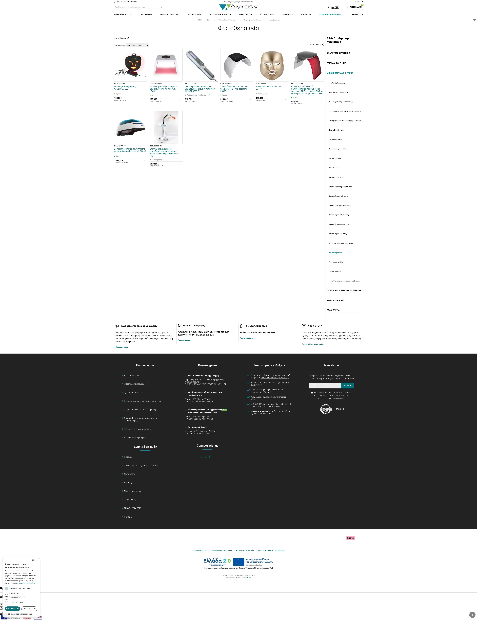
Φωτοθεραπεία (274, 20)
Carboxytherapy (335, 271)
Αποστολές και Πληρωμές (136, 384)
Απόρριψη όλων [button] (29, 609)
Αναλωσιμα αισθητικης (338, 53)
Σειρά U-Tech (334, 168)
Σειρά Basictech (335, 139)
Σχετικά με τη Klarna (133, 392)
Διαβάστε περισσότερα (28, 583)
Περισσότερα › (122, 347)
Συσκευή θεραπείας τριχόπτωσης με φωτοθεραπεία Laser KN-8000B (130, 150)
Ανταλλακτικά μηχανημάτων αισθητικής (344, 281)
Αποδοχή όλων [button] (12, 609)
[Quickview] (143, 66)
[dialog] (21, 587)
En (362, 2)
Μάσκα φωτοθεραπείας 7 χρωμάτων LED (126, 87)
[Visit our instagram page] (207, 456)
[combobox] (33, 560)
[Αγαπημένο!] (143, 72)
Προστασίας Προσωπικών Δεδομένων (328, 398)
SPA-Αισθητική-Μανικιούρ (228, 20)
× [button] (36, 560)
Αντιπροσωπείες (131, 375)
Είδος (209, 20)
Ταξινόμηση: (119, 45)
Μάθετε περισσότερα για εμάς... (275, 378)
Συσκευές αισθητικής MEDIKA (340, 187)
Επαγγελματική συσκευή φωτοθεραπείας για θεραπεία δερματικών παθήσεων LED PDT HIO (164, 152)
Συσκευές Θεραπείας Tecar (340, 205)
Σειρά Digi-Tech (335, 158)
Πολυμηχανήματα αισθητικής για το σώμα (345, 120)
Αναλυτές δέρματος (337, 83)
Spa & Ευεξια (333, 310)
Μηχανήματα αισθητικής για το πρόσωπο (345, 111)
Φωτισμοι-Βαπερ (335, 300)
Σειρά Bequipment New (338, 149)
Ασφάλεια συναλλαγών (245, 550)
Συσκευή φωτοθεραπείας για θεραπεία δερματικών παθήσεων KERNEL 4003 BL (200, 88)
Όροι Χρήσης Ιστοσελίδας (222, 550)
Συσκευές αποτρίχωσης (338, 196)
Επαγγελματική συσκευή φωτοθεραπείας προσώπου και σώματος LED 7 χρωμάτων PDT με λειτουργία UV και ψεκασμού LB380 (307, 90)
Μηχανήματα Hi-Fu (336, 262)
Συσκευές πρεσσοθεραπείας (340, 224)
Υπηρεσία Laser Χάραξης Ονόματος (140, 409)
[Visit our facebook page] (203, 456)
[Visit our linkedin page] (211, 456)
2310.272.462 (122, 2)
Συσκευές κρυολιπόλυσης (339, 215)
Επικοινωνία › (132, 2)
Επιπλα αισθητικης (336, 63)
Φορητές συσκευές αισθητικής (341, 243)
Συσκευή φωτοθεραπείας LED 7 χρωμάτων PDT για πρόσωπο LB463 (164, 88)
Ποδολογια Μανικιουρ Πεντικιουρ (344, 290)
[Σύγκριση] (143, 78)
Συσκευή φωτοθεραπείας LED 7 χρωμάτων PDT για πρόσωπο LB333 (234, 88)
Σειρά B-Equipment (336, 130)
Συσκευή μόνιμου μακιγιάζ (339, 234)
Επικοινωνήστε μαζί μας (135, 438)
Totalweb (247, 578)
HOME (199, 20)
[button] (21, 614)
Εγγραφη (348, 386)
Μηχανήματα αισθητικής (252, 20)
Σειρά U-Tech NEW (336, 177)
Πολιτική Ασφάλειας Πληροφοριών (271, 550)
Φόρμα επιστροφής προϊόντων (138, 429)
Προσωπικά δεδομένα (200, 550)
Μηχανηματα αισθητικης (340, 73)
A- (2, 605)
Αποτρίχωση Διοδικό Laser (339, 92)
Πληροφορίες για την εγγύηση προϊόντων (142, 401)
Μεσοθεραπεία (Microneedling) (341, 102)
